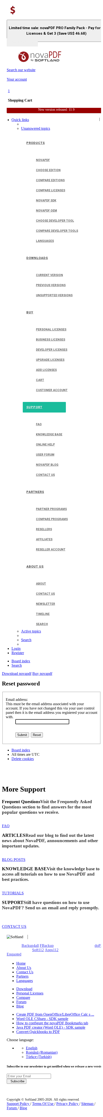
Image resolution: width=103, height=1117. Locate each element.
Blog (20, 1006)
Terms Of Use (43, 1104)
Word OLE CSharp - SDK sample (42, 1019)
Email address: (17, 699)
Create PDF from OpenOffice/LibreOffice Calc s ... (55, 1014)
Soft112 (38, 950)
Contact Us (24, 972)
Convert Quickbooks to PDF (38, 1032)
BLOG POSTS (13, 860)
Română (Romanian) (41, 1052)
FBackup (47, 945)
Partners (22, 976)
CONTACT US (14, 926)
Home (21, 963)
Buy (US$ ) (22, 42)
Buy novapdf (42, 673)
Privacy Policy (67, 1104)
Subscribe (16, 1081)
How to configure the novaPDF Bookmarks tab (52, 1023)
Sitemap (87, 1104)
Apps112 (51, 950)
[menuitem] (35, 128)
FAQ (6, 826)
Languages (24, 981)
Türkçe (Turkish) (39, 1057)
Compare (23, 997)
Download (24, 989)
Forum (21, 1002)
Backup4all (30, 945)
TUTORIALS (13, 893)
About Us (23, 968)
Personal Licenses (29, 993)
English (31, 1048)
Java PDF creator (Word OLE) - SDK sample (50, 1027)
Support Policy (18, 1104)
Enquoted (14, 954)
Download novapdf (16, 673)
